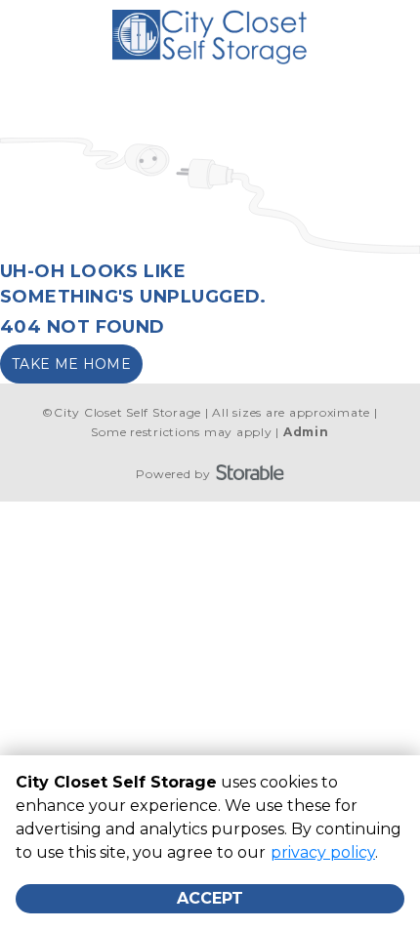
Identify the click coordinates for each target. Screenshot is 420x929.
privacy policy (323, 852)
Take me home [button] (71, 364)
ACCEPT (210, 898)
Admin (306, 431)
